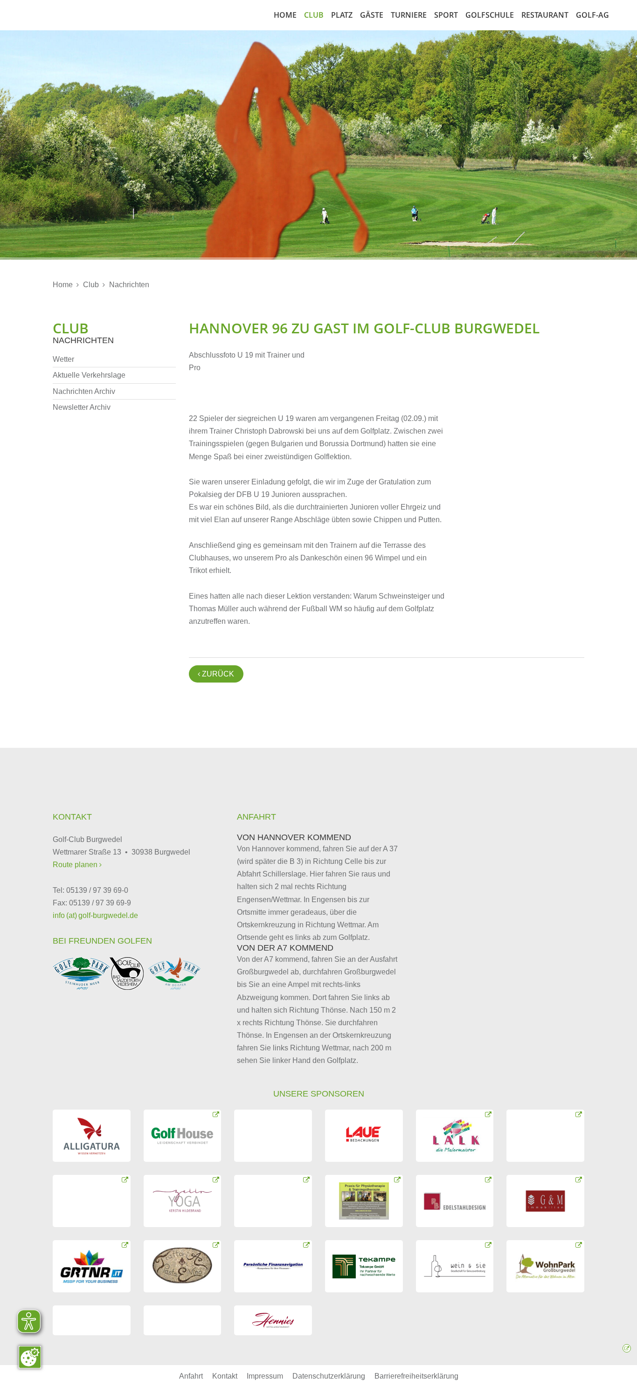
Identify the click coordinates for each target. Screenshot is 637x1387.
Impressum (265, 1376)
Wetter (63, 359)
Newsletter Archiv (82, 407)
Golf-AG (592, 15)
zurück (216, 674)
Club (314, 15)
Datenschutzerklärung (328, 1376)
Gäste (371, 15)
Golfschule (489, 15)
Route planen (76, 865)
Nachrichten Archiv (84, 391)
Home (285, 15)
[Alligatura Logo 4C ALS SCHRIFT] (91, 1135)
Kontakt (224, 1376)
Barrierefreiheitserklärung (416, 1376)
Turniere (409, 15)
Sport (446, 15)
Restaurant (544, 15)
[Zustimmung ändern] (30, 1357)
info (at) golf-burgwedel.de (95, 915)
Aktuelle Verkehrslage (89, 375)
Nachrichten (129, 285)
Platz (342, 15)
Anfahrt (191, 1376)
